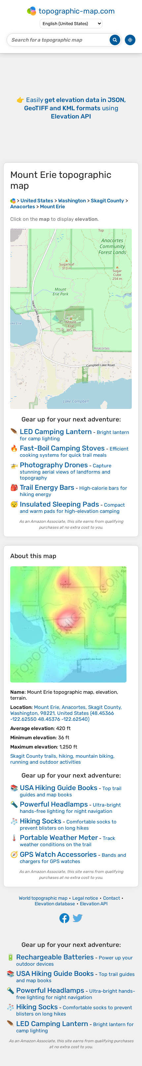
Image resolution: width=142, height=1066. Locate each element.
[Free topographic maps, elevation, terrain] (13, 201)
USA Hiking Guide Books (58, 787)
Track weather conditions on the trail (67, 841)
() (66, 713)
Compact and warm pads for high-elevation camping (72, 508)
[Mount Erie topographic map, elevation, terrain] (68, 624)
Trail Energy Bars (47, 487)
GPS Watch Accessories (58, 854)
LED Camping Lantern (56, 431)
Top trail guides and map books (71, 791)
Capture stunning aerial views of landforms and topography (65, 472)
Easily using (75, 108)
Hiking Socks (40, 821)
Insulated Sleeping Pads (59, 504)
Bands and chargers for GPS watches (73, 858)
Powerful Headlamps (54, 804)
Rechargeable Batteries (55, 957)
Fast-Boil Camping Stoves (62, 448)
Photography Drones (54, 465)
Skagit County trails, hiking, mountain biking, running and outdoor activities (62, 759)
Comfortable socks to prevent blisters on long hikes (68, 825)
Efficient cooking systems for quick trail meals (74, 452)
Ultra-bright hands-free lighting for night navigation (70, 808)
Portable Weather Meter (59, 837)
